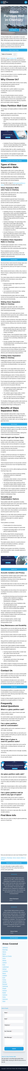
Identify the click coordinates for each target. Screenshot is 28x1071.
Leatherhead (5, 966)
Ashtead (4, 969)
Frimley (4, 979)
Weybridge (9, 857)
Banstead (4, 984)
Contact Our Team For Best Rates (14, 160)
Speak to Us (14, 569)
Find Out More (14, 259)
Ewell (3, 977)
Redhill (4, 992)
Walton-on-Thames (7, 956)
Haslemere (5, 999)
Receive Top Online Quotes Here (14, 862)
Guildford (4, 975)
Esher (3, 964)
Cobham (4, 962)
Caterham (4, 994)
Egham (18, 857)
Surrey (4, 958)
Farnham (4, 990)
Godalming (5, 986)
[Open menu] (25, 2)
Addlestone (3, 857)
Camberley (5, 971)
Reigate (4, 988)
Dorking (4, 982)
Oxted (3, 1001)
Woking (4, 960)
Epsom (4, 973)
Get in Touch (14, 424)
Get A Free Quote (14, 937)
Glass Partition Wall (11, 58)
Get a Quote (13, 30)
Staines (14, 857)
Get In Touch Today (14, 50)
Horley (4, 997)
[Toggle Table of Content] (14, 54)
